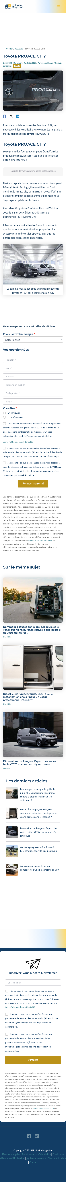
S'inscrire (33, 1060)
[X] (11, 116)
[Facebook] (4, 116)
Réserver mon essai (33, 483)
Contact (33, 1162)
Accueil (9, 48)
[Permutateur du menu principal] (58, 6)
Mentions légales (11, 1154)
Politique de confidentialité (40, 540)
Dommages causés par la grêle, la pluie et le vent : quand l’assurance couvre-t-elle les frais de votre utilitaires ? (31, 629)
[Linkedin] (17, 116)
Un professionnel (15, 417)
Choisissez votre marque (18, 334)
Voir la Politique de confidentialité (18, 442)
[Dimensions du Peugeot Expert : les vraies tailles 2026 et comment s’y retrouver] (12, 832)
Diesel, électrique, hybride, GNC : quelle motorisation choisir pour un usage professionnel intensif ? (28, 697)
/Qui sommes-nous (36, 1158)
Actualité (19, 48)
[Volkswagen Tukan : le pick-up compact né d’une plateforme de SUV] (12, 870)
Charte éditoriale (57, 1158)
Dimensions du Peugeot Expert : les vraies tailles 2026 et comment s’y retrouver (29, 763)
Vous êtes (9, 408)
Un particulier (14, 412)
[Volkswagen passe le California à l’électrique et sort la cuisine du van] (12, 851)
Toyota (17, 66)
